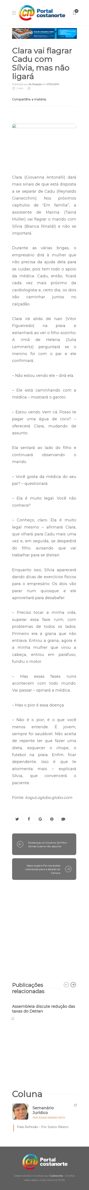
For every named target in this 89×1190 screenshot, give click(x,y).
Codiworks (56, 1175)
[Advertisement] (44, 928)
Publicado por (27, 84)
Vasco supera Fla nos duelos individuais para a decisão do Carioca (42, 869)
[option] (44, 1010)
